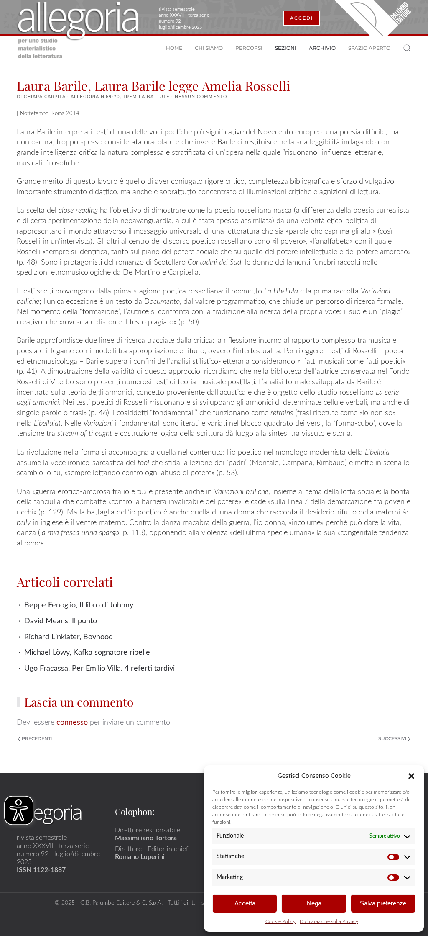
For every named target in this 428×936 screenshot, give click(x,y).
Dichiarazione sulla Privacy (329, 921)
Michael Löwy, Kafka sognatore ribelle (87, 652)
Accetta (244, 903)
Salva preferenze (383, 903)
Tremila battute (146, 96)
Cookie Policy (280, 921)
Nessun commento (201, 96)
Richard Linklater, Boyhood (68, 636)
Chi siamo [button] (209, 48)
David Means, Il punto (60, 621)
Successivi (392, 738)
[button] (411, 775)
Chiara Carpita (45, 96)
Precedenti (37, 738)
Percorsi (248, 48)
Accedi (301, 18)
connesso (72, 722)
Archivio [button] (322, 48)
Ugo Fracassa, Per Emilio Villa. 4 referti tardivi (99, 668)
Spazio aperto (369, 48)
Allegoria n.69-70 (95, 96)
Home (174, 48)
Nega (314, 903)
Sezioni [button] (285, 48)
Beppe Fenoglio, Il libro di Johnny (78, 605)
